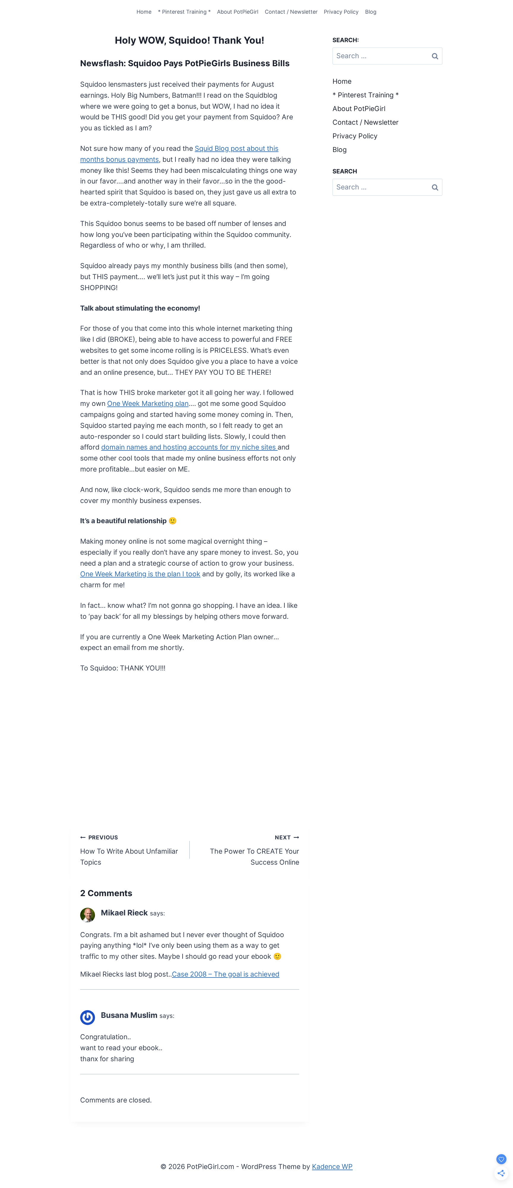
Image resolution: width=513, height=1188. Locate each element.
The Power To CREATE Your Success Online (254, 850)
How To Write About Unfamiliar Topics (129, 850)
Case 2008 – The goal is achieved (225, 974)
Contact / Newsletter (291, 12)
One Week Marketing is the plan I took (140, 574)
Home (144, 12)
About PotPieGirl (237, 12)
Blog (370, 12)
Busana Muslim (129, 1015)
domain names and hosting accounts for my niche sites (189, 447)
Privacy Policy (341, 12)
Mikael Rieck (124, 912)
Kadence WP (332, 1166)
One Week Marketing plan (148, 403)
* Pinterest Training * (184, 12)
